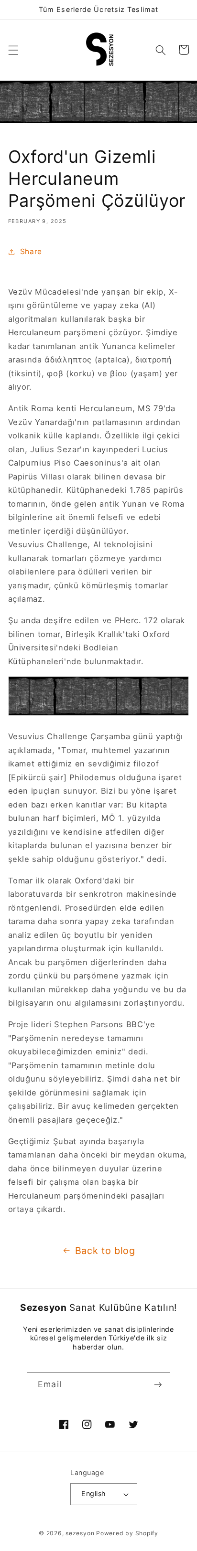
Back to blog (105, 1250)
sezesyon (80, 1533)
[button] (12, 49)
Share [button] (31, 251)
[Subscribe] (157, 1384)
